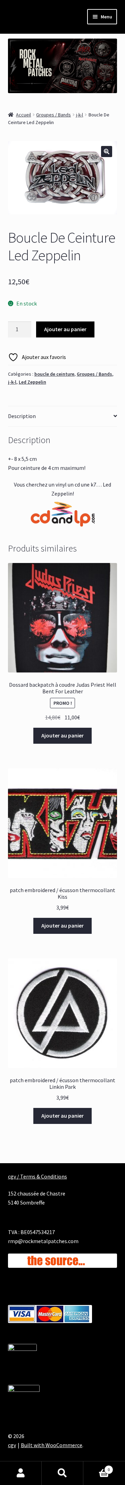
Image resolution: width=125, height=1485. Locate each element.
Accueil (23, 115)
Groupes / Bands (53, 115)
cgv (12, 1445)
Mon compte (21, 1473)
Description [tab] (22, 416)
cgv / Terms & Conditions (37, 1176)
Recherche (62, 1473)
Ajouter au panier (65, 329)
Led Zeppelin (32, 382)
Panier (96, 1467)
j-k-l (79, 115)
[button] (106, 151)
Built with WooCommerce (51, 1445)
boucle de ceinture (54, 374)
